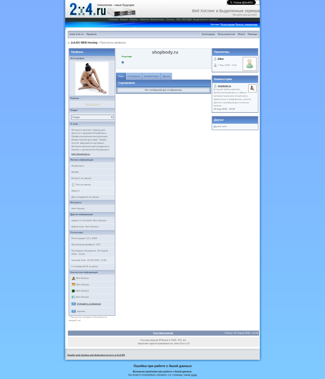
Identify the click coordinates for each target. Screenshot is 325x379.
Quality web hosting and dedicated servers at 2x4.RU (96, 355)
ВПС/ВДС (187, 19)
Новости (144, 19)
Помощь (252, 34)
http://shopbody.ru (80, 154)
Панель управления (246, 24)
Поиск (241, 34)
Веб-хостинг (157, 19)
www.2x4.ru (77, 34)
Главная (113, 19)
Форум (124, 19)
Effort (221, 58)
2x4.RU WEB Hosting (84, 42)
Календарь (208, 34)
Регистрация (228, 24)
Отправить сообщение (89, 303)
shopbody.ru (224, 86)
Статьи (170, 19)
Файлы (134, 19)
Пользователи (226, 34)
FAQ (178, 19)
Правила (91, 34)
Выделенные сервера (205, 19)
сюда (194, 374)
